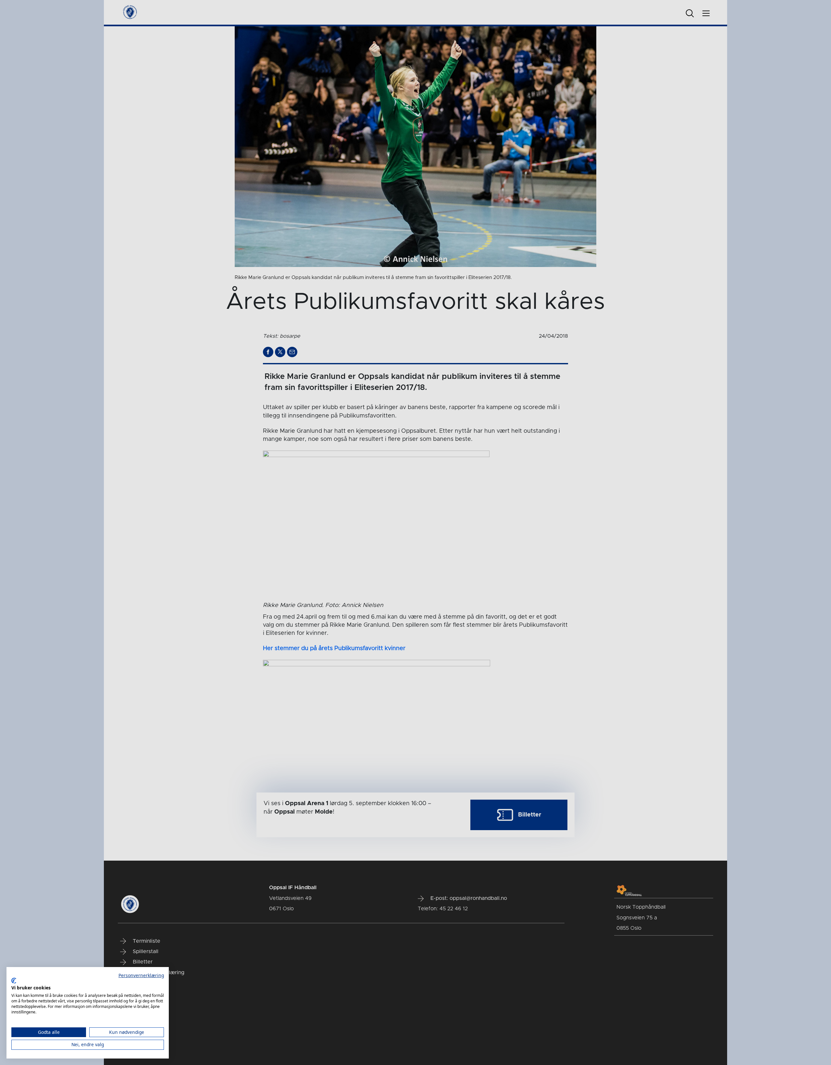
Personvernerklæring (141, 975)
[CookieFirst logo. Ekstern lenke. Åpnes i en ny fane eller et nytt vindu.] (13, 981)
